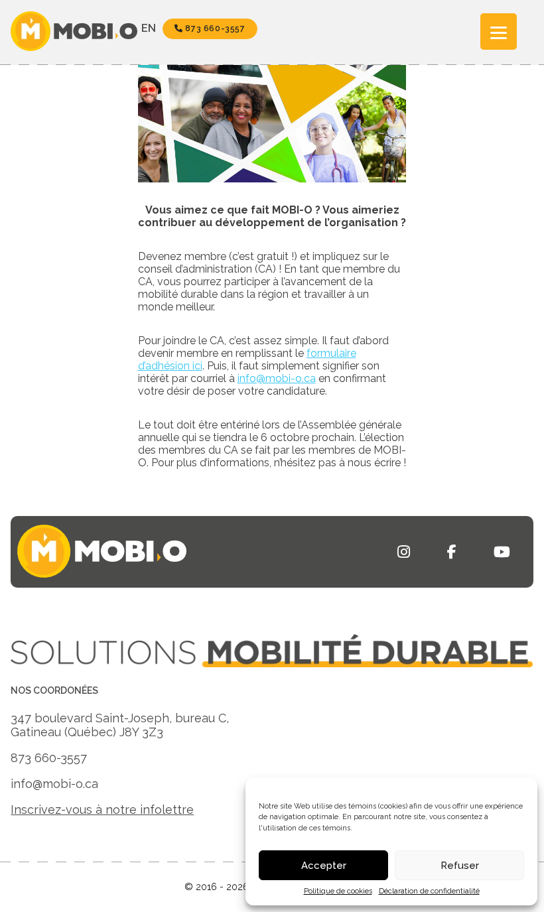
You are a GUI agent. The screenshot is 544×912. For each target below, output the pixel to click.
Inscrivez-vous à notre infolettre (102, 809)
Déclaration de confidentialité (429, 891)
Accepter (323, 866)
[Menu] (498, 31)
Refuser (460, 866)
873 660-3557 (214, 28)
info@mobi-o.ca (277, 378)
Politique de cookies (338, 891)
